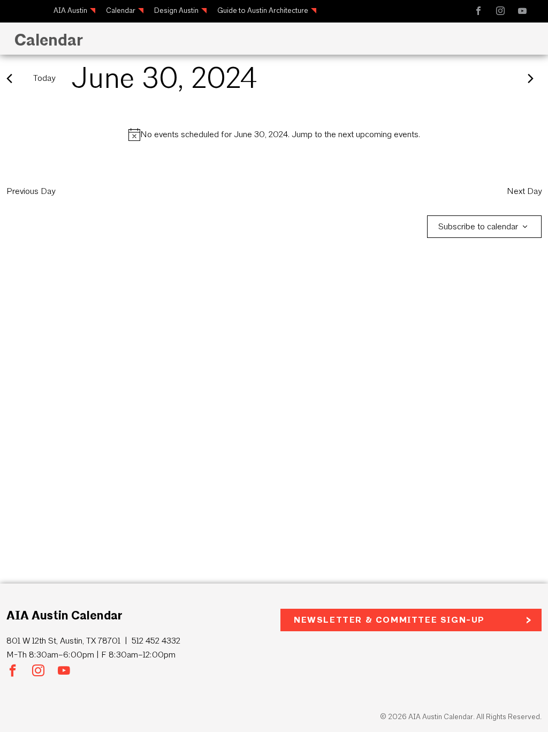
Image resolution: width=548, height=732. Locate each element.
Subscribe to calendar (478, 226)
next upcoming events (378, 134)
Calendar (120, 10)
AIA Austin (70, 10)
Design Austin (176, 10)
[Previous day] (9, 78)
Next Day (524, 191)
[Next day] (531, 78)
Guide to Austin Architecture (262, 10)
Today (44, 78)
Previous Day (30, 191)
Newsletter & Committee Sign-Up (389, 620)
